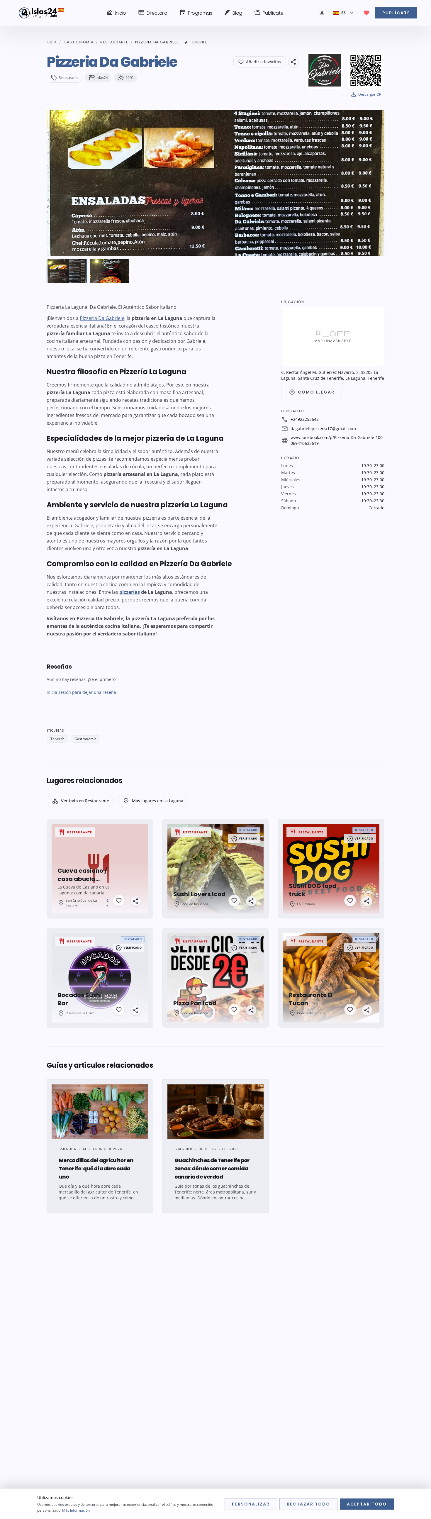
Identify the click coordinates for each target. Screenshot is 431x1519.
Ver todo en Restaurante (80, 801)
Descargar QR (365, 94)
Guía (52, 42)
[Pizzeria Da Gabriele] (67, 271)
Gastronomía (79, 42)
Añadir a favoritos (263, 62)
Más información (76, 1510)
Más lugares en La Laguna (153, 801)
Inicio (116, 12)
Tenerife (199, 42)
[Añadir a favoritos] (119, 900)
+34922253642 (305, 419)
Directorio (152, 12)
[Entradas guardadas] (366, 13)
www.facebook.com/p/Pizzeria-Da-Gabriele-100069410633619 (337, 440)
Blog (233, 12)
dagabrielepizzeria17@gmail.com (323, 428)
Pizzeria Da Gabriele (102, 318)
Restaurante (114, 42)
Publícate (268, 12)
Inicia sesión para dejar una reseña (81, 692)
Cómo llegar (312, 392)
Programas (195, 12)
